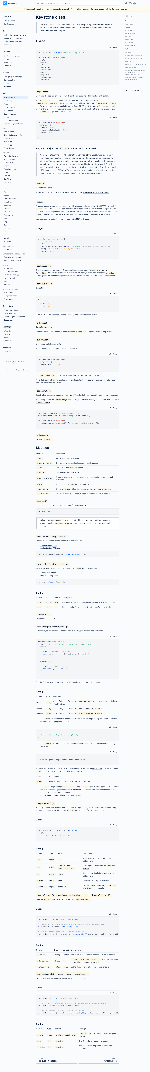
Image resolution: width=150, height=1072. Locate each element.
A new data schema (11, 310)
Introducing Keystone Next (13, 38)
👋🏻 (75, 9)
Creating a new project (12, 56)
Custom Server (81, 505)
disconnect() (129, 61)
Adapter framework (11, 120)
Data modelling (9, 80)
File (5, 189)
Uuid (5, 235)
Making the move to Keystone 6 (15, 35)
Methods (128, 49)
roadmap (7, 348)
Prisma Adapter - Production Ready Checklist (16, 317)
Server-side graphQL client (13, 124)
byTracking (8, 334)
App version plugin (11, 271)
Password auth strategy (13, 257)
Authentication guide (48, 545)
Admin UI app (9, 132)
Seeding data (9, 62)
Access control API (55, 795)
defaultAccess (130, 33)
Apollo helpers (9, 268)
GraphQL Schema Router (13, 135)
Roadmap (7, 352)
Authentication (9, 111)
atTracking (8, 331)
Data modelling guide (49, 576)
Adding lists (8, 59)
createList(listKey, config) (133, 58)
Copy (115, 47)
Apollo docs (97, 768)
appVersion (129, 24)
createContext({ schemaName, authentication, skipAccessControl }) (135, 72)
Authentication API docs (50, 548)
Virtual (6, 238)
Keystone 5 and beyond (50, 31)
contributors (18, 363)
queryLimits (129, 39)
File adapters (8, 249)
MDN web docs (82, 219)
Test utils (7, 285)
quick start (7, 16)
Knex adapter (9, 292)
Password (7, 212)
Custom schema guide (52, 682)
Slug (5, 222)
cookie (127, 27)
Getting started (9, 21)
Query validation (10, 114)
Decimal (7, 185)
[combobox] (77, 3)
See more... (8, 45)
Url (5, 231)
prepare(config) (130, 67)
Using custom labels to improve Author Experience (16, 41)
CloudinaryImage (10, 169)
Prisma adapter (9, 299)
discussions (8, 306)
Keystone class (9, 97)
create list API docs (89, 607)
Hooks (6, 83)
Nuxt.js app (8, 145)
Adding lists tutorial (48, 573)
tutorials (6, 52)
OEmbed (7, 208)
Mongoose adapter (11, 296)
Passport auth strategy (12, 260)
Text (5, 225)
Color (6, 172)
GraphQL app (9, 138)
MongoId (7, 205)
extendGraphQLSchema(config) (135, 64)
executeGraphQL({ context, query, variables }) (134, 78)
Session (7, 281)
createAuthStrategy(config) (134, 55)
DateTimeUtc (8, 182)
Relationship (8, 215)
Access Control (73, 315)
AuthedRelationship (11, 156)
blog (4, 31)
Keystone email (9, 278)
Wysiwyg (7, 241)
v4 (12, 370)
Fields (6, 104)
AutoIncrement (9, 159)
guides (6, 72)
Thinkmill (19, 361)
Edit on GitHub (134, 90)
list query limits (72, 348)
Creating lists (8, 101)
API (4, 93)
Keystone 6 (20, 370)
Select (6, 218)
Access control (9, 107)
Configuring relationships (13, 77)
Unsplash (7, 228)
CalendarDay (8, 162)
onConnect (128, 36)
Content (7, 176)
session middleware (65, 395)
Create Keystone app (11, 275)
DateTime (7, 179)
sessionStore (129, 42)
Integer (6, 195)
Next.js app (8, 141)
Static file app (9, 148)
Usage (127, 21)
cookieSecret (129, 30)
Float (6, 192)
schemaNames (130, 45)
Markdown (8, 202)
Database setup (9, 24)
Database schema (10, 313)
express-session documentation (96, 192)
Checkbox (7, 166)
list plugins (7, 327)
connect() (128, 52)
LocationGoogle (10, 199)
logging (6, 337)
